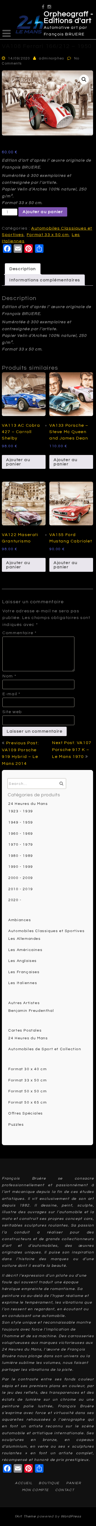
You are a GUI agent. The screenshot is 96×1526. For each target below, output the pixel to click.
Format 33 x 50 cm (48, 235)
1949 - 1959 (20, 822)
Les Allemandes (24, 939)
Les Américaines (25, 950)
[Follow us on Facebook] (43, 5)
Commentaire (19, 633)
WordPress (71, 1516)
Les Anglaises (22, 961)
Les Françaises (23, 972)
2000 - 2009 (20, 878)
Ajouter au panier (43, 212)
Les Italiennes (22, 983)
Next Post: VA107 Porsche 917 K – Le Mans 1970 (71, 750)
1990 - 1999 (20, 867)
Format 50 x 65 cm (27, 1102)
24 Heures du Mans (28, 804)
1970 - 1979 (20, 844)
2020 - (15, 900)
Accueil (23, 1483)
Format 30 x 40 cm (27, 1069)
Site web (12, 712)
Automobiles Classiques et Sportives (46, 931)
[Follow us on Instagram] (49, 5)
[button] (84, 79)
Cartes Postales (25, 1030)
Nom (9, 676)
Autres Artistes (24, 1003)
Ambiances (19, 920)
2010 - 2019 (20, 889)
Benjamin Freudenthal (31, 1011)
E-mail (11, 694)
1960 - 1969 (20, 834)
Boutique (49, 1483)
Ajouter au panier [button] (18, 462)
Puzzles (16, 1124)
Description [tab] (22, 269)
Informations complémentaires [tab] (44, 280)
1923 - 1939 (20, 811)
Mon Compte (35, 1490)
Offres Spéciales (25, 1113)
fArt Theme (25, 1516)
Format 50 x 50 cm (27, 1091)
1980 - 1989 (20, 856)
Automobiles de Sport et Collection (44, 1049)
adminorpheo (51, 58)
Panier (73, 1483)
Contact (64, 1490)
